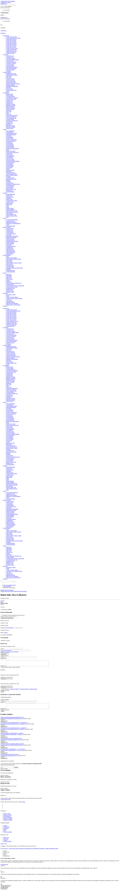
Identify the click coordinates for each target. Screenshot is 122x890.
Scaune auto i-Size (10, 53)
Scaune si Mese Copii (11, 214)
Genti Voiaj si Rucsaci (11, 116)
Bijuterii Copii (9, 190)
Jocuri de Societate (10, 160)
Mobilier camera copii (11, 73)
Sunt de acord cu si (19, 689)
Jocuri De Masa (9, 166)
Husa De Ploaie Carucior (11, 67)
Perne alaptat (9, 260)
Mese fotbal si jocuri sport (12, 212)
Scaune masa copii (10, 221)
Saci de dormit (9, 88)
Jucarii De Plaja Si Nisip (11, 210)
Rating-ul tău (3, 658)
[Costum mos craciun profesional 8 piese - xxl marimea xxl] (14, 722)
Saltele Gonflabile (10, 209)
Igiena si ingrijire (7, 500)
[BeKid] (4, 3)
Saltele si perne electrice (11, 257)
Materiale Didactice (10, 302)
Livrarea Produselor (7, 817)
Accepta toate (4, 888)
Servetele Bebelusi (10, 252)
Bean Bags (8, 87)
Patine (7, 113)
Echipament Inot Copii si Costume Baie (15, 285)
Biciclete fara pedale (10, 127)
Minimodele (9, 171)
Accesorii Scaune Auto (11, 49)
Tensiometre (9, 245)
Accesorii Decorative (11, 82)
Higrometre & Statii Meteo (12, 236)
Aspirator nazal (9, 231)
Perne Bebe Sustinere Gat (12, 120)
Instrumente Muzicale (11, 134)
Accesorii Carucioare (11, 63)
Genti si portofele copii (11, 118)
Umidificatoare (9, 247)
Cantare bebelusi (10, 232)
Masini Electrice (9, 128)
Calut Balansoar (9, 132)
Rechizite (5, 566)
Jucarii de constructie (11, 141)
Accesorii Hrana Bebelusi (12, 219)
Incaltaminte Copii (10, 288)
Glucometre (8, 234)
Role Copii (8, 111)
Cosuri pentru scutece (11, 233)
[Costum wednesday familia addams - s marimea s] (12, 733)
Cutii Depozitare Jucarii (11, 133)
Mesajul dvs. (3, 665)
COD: (2, 635)
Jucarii (4, 402)
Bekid (2, 602)
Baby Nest (8, 77)
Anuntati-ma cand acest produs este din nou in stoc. (13, 615)
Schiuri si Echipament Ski (12, 115)
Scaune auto (6, 308)
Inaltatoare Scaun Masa (11, 222)
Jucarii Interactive (10, 147)
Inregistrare (3, 33)
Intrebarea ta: (3, 708)
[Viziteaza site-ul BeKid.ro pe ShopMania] (28, 848)
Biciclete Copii (9, 94)
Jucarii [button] (4, 129)
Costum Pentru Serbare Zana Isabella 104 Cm (11, 739)
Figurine (8, 168)
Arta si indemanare (10, 130)
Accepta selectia (4, 887)
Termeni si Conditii (14, 689)
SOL (5, 843)
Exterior (5, 465)
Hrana (4, 491)
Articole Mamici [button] (7, 255)
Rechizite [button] (5, 293)
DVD (7, 256)
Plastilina (8, 180)
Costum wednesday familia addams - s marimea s (11, 734)
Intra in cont (6, 837)
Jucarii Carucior (9, 138)
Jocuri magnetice (10, 186)
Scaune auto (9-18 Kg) (11, 41)
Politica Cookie (6, 813)
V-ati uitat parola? (7, 650)
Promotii (5, 306)
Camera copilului (7, 345)
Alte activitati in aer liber (11, 215)
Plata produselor (7, 816)
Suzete (7, 224)
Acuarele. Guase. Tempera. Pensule (14, 298)
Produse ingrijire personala (12, 241)
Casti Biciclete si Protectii (12, 97)
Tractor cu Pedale (10, 109)
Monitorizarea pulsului (11, 237)
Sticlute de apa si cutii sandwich (13, 304)
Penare (7, 295)
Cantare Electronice (10, 271)
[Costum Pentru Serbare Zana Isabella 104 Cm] (11, 738)
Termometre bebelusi (11, 246)
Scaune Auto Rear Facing (12, 48)
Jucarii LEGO (9, 153)
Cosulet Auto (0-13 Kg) (11, 36)
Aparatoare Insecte (10, 66)
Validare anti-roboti (5, 653)
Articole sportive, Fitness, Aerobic (13, 262)
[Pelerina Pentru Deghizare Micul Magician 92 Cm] (12, 717)
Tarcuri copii (9, 76)
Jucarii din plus (9, 143)
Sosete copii (9, 281)
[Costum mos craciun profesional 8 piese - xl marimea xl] (13, 727)
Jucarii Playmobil (10, 185)
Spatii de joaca (9, 203)
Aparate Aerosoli (10, 228)
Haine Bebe (9, 276)
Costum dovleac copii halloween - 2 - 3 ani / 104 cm (12, 750)
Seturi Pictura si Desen (11, 179)
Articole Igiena (9, 229)
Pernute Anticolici (10, 238)
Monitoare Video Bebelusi (12, 86)
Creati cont (5, 838)
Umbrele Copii (9, 123)
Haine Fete (8, 274)
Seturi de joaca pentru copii (12, 152)
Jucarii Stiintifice (10, 165)
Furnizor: (3, 600)
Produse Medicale (10, 242)
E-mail (2, 616)
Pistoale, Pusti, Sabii (10, 151)
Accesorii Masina (10, 119)
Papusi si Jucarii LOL (11, 189)
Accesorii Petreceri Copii (11, 287)
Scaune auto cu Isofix (11, 47)
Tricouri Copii (9, 279)
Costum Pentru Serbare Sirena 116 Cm (9, 755)
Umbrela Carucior (10, 69)
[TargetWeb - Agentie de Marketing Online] (48, 848)
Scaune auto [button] (6, 35)
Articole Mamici (7, 528)
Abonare (16, 767)
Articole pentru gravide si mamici (13, 259)
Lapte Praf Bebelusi (10, 226)
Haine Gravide (9, 264)
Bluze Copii (9, 278)
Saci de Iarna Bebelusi (11, 68)
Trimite (2, 691)
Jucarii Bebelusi (9, 137)
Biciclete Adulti (9, 95)
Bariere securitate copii (11, 90)
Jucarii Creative (9, 154)
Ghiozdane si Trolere (11, 294)
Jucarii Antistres (9, 182)
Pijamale (8, 280)
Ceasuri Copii (9, 121)
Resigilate (8, 269)
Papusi (7, 149)
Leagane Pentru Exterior (11, 200)
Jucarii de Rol (9, 142)
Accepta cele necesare (6, 885)
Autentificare (3, 2)
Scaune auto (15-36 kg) (11, 45)
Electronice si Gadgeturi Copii (13, 184)
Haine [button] (4, 273)
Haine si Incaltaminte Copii (9, 585)
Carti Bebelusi (9, 157)
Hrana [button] (4, 218)
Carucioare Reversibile (11, 62)
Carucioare (5, 327)
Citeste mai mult (4, 864)
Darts (7, 217)
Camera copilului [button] (7, 72)
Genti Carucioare (10, 64)
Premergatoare (9, 102)
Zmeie (7, 205)
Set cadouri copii (10, 265)
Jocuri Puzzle (9, 167)
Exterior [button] (5, 193)
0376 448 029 (10, 627)
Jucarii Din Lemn (10, 177)
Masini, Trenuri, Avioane (11, 175)
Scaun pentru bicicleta (11, 99)
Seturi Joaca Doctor (10, 172)
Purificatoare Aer (10, 248)
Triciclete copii (9, 100)
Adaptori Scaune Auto (11, 52)
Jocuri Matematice (10, 156)
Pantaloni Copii (9, 289)
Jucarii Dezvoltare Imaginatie (12, 161)
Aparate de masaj (10, 266)
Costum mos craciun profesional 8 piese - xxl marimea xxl (13, 723)
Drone (7, 207)
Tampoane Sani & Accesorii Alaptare (14, 267)
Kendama (8, 181)
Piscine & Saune (10, 208)
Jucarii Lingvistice (10, 162)
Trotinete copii (9, 101)
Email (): (3, 702)
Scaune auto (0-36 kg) (11, 40)
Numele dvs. (3, 657)
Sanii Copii (8, 114)
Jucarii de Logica (10, 158)
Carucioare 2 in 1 (10, 55)
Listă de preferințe (7, 841)
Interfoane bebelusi (10, 85)
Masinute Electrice (10, 106)
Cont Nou (9, 2)
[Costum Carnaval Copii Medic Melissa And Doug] (12, 743)
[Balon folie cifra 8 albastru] (7, 590)
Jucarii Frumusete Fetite (11, 174)
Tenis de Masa (9, 213)
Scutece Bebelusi (10, 243)
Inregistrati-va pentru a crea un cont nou (9, 651)
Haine (4, 545)
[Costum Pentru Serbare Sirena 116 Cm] (10, 754)
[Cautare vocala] (15, 5)
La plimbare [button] (6, 92)
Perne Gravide (9, 261)
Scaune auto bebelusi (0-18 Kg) (13, 38)
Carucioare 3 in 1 (10, 57)
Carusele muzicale (10, 78)
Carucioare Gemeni (10, 58)
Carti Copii (8, 299)
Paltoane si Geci (9, 290)
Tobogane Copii (9, 196)
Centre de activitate (10, 80)
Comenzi (5, 840)
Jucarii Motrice (9, 163)
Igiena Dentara (9, 254)
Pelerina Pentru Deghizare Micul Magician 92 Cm (12, 718)
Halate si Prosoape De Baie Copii (13, 283)
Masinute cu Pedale (10, 104)
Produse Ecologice (10, 240)
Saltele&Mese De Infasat (11, 74)
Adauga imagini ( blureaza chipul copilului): (10, 667)
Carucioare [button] (5, 54)
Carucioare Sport (10, 61)
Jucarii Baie (8, 135)
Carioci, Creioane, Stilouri (12, 297)
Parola (2, 650)
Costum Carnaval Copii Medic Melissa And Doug (12, 745)
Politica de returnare (7, 818)
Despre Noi (6, 1)
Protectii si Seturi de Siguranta (13, 83)
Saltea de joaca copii (10, 81)
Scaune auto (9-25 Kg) (11, 43)
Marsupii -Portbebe (10, 125)
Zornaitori (8, 176)
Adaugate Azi (6, 826)
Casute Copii (9, 195)
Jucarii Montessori (10, 191)
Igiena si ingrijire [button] (7, 227)
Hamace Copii (9, 199)
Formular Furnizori (7, 832)
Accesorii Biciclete (10, 96)
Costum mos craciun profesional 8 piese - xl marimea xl (13, 729)
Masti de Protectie (10, 250)
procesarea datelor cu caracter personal (28, 689)
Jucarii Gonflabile (10, 146)
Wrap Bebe (8, 124)
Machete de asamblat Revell (12, 148)
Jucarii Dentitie (9, 187)
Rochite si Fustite (10, 292)
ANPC (2, 843)
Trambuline (8, 198)
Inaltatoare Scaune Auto (11, 50)
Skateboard (8, 110)
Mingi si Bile (9, 204)
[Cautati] (14, 5)
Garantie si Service (7, 815)
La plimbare (6, 365)
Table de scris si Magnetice (12, 303)
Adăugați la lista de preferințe (7, 618)
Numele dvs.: (3, 701)
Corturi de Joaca (9, 201)
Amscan (6, 632)
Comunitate (12, 1)
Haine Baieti (9, 275)
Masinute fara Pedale (11, 105)
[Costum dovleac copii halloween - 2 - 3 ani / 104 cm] (13, 749)
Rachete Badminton (10, 194)
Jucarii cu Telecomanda (11, 139)
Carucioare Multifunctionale (12, 59)
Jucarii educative (10, 144)
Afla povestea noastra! (6, 799)
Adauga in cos (4, 721)
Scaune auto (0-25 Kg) (11, 39)
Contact (2, 1)
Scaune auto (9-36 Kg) (11, 44)
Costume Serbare (10, 284)
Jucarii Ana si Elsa (10, 170)
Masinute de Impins (10, 107)
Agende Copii (9, 301)
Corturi (7, 91)
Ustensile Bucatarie (10, 270)
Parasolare (8, 71)
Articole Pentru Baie (10, 251)
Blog (24, 801)
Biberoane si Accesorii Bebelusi (13, 223)
